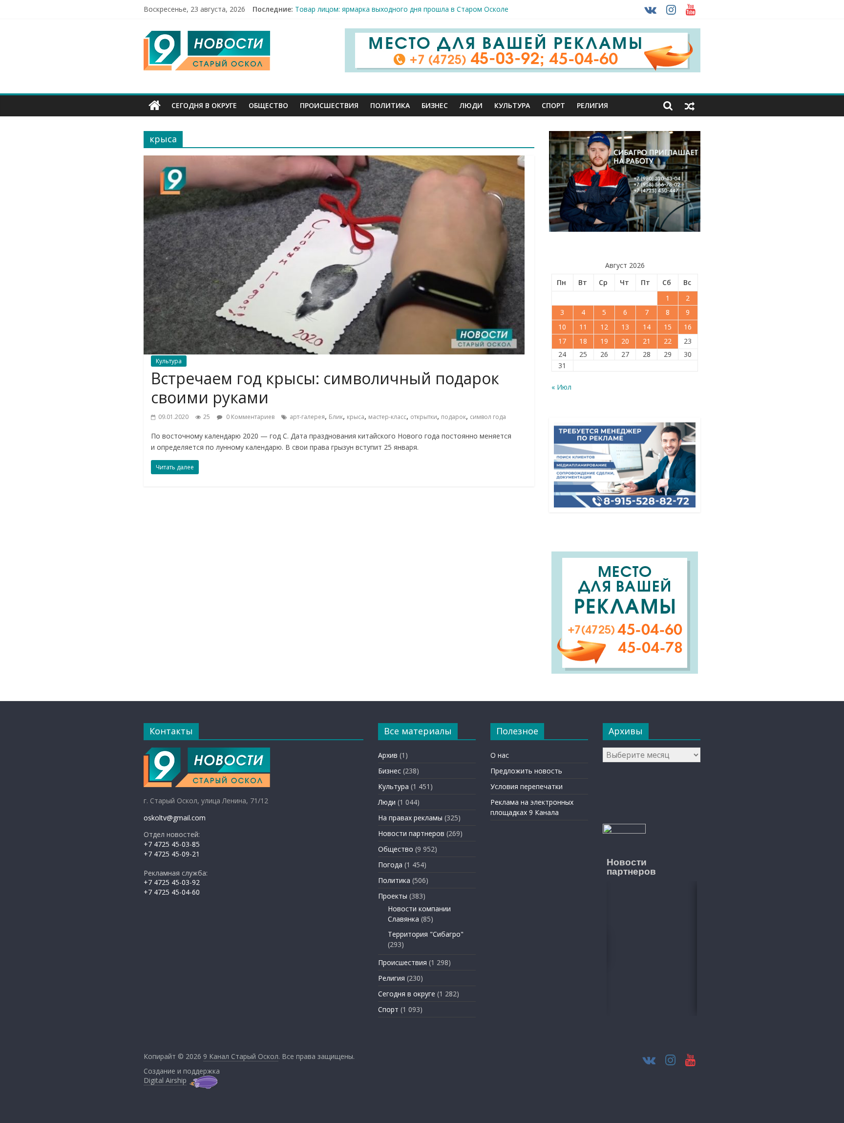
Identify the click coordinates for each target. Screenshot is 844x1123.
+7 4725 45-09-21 (172, 854)
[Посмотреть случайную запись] (689, 105)
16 (688, 326)
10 (562, 326)
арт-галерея (307, 417)
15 (668, 326)
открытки (423, 417)
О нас (499, 755)
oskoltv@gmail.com (175, 817)
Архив (388, 755)
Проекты (392, 896)
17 (562, 341)
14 (647, 326)
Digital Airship (165, 1080)
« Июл (561, 387)
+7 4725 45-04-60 (172, 892)
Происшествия (329, 105)
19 (604, 341)
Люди (471, 105)
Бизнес (435, 105)
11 (583, 326)
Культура (512, 105)
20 (625, 341)
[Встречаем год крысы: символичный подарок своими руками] (334, 161)
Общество (268, 105)
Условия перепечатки (526, 786)
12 (604, 326)
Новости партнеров (411, 833)
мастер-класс (387, 417)
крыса (355, 417)
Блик (336, 417)
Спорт (553, 105)
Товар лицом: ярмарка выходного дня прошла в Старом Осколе (401, 9)
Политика (390, 105)
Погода (390, 864)
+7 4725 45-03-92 (172, 882)
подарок (453, 417)
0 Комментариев (249, 417)
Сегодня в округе (204, 105)
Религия (592, 105)
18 (583, 341)
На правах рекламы (410, 817)
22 (668, 341)
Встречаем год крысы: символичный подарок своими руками (325, 387)
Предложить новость (526, 770)
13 (625, 326)
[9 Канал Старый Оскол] (155, 105)
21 (647, 341)
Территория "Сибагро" (426, 934)
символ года (488, 417)
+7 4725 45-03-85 (172, 844)
